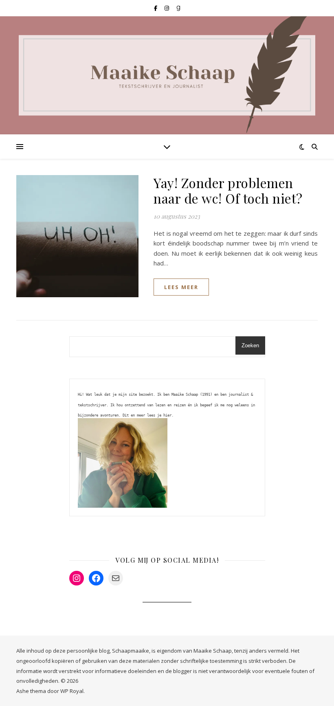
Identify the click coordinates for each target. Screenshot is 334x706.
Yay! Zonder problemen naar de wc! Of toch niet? (228, 190)
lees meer (181, 287)
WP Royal (72, 691)
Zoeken (250, 345)
